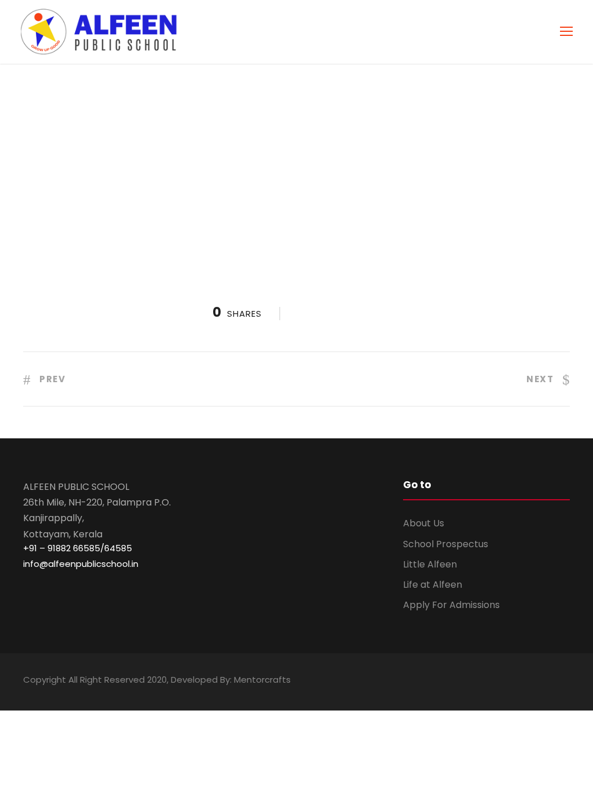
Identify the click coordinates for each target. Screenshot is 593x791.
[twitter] (545, 681)
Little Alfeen (430, 564)
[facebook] (464, 681)
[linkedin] (504, 681)
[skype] (525, 681)
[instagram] (565, 681)
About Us (423, 523)
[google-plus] (484, 681)
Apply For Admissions (451, 604)
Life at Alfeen (432, 584)
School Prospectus (445, 544)
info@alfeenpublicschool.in (80, 564)
